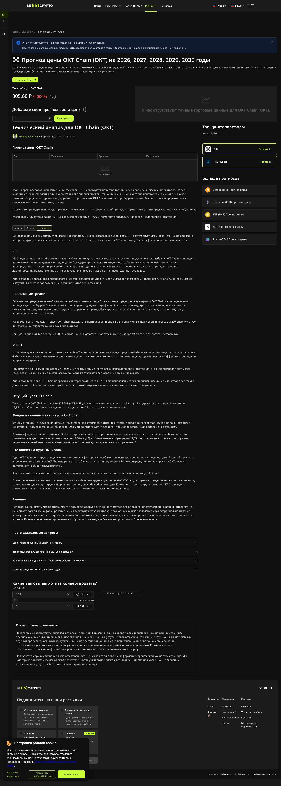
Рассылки (111, 6)
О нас (210, 706)
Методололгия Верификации (249, 724)
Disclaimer (239, 774)
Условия (213, 774)
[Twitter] (260, 688)
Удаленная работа (251, 711)
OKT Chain (27, 31)
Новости (226, 706)
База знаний (229, 711)
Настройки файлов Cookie (262, 774)
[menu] (4, 24)
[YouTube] (265, 688)
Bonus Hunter (133, 6)
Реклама (166, 6)
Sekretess (226, 774)
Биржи (226, 723)
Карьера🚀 (212, 713)
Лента (98, 6)
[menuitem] (4, 14)
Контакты (246, 717)
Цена (15, 31)
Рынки (149, 6)
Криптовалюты (230, 717)
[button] (105, 542)
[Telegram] (271, 688)
